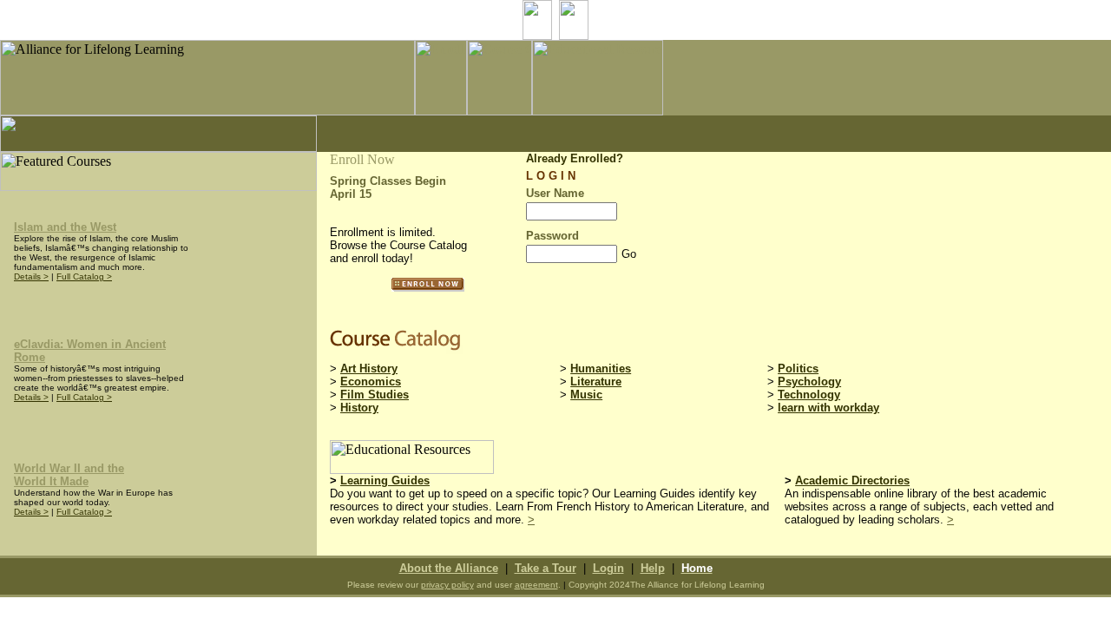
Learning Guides (385, 480)
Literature (595, 381)
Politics (798, 368)
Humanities (600, 368)
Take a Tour (545, 568)
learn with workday (828, 407)
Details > (31, 276)
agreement (536, 584)
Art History (369, 368)
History (359, 407)
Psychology (809, 381)
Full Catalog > (84, 276)
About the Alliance (448, 568)
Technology (809, 394)
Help (653, 568)
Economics (370, 381)
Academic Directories (852, 480)
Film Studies (374, 394)
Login (608, 568)
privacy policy (447, 584)
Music (586, 394)
